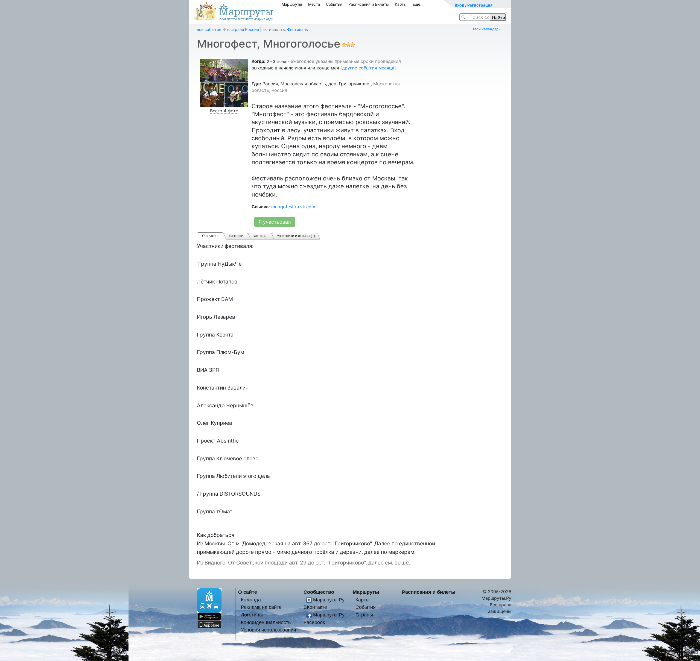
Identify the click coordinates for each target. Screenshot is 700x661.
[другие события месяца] (368, 68)
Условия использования (268, 630)
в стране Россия (243, 29)
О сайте (247, 592)
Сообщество (319, 592)
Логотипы (252, 615)
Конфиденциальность (266, 622)
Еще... (418, 4)
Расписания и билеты (428, 592)
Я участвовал (274, 222)
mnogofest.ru (285, 206)
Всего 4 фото (224, 110)
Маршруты (292, 4)
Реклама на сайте (261, 607)
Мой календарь (486, 29)
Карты (401, 4)
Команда (251, 599)
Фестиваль (297, 29)
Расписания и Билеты (368, 4)
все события (209, 29)
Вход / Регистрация (473, 5)
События (334, 4)
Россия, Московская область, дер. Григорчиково (315, 83)
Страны (364, 615)
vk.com (307, 206)
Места (314, 4)
